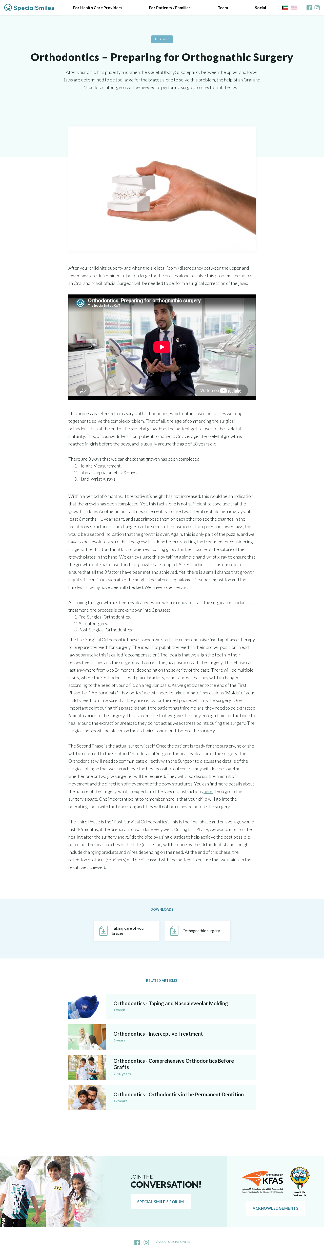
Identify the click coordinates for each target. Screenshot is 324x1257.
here (208, 791)
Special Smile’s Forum (160, 1201)
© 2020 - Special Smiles (173, 1242)
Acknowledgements (275, 1208)
